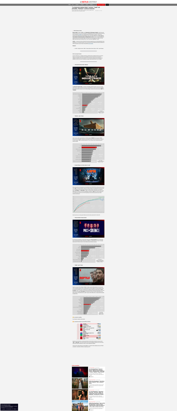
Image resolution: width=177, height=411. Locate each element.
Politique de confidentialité (9, 406)
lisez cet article (90, 43)
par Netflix (80, 34)
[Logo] (88, 2)
